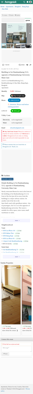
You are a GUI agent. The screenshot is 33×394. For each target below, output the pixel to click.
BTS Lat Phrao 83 (9, 238)
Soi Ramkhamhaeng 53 (10, 249)
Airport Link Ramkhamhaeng (12, 241)
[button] (29, 24)
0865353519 (15, 100)
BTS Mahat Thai (8, 233)
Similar (18, 15)
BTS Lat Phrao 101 (9, 230)
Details (12, 15)
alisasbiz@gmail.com (17, 128)
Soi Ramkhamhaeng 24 (10, 252)
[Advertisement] (16, 56)
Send (6, 353)
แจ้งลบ (23, 64)
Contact (5, 15)
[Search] (24, 2)
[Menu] (2, 2)
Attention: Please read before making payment (18, 106)
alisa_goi (16, 111)
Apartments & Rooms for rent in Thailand (11, 2)
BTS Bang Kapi (8, 236)
